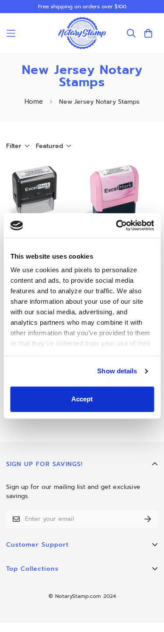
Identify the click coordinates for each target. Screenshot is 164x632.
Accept (82, 399)
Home (33, 101)
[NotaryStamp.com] (82, 33)
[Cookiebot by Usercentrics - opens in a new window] (117, 225)
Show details (117, 371)
